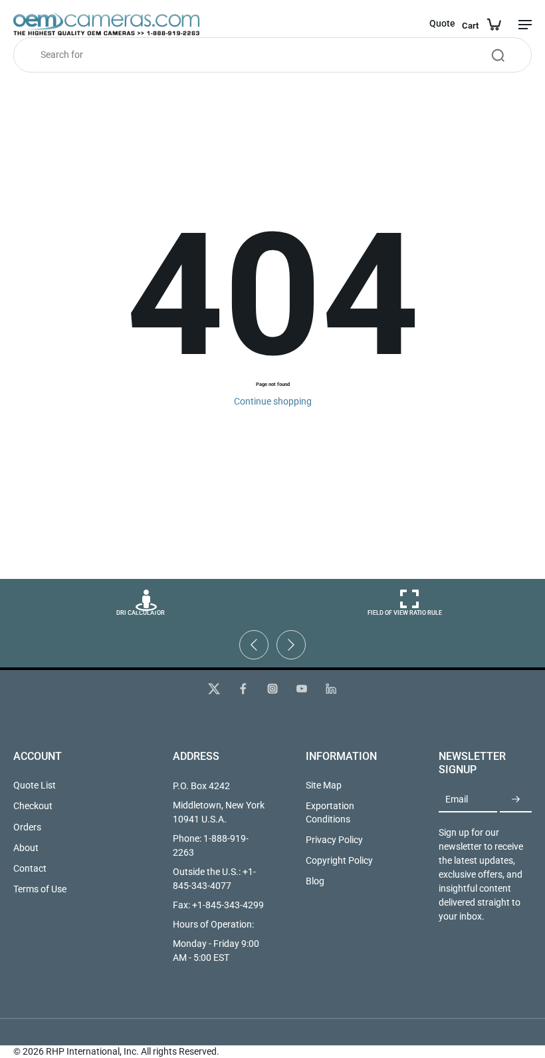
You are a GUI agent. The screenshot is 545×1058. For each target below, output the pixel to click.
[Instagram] (272, 688)
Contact (30, 868)
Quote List (34, 785)
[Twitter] (214, 688)
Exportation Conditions (330, 812)
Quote (442, 23)
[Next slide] (291, 644)
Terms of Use (39, 889)
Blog (315, 881)
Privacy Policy (334, 839)
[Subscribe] (516, 799)
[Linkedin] (331, 688)
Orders (27, 827)
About (26, 847)
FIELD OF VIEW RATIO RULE (405, 613)
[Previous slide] (254, 644)
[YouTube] (301, 688)
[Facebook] (243, 688)
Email (456, 799)
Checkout (33, 805)
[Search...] (498, 55)
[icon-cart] (481, 24)
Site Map (324, 785)
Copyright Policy (339, 860)
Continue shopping (273, 401)
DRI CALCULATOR (140, 613)
